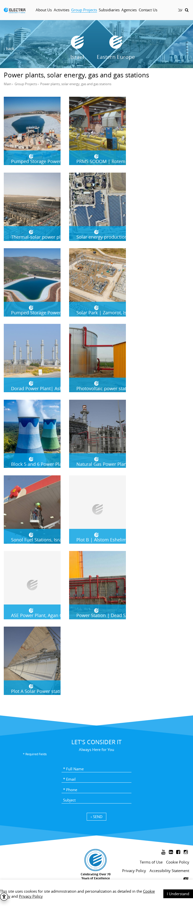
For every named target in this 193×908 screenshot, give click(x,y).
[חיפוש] (186, 10)
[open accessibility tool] (4, 897)
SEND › (97, 816)
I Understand (178, 893)
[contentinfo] (96, 873)
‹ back (9, 48)
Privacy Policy (31, 896)
